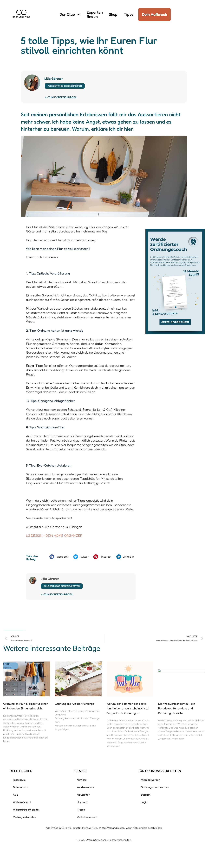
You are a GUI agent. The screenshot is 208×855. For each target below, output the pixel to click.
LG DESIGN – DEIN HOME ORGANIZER (54, 535)
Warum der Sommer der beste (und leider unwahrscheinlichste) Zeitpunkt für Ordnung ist (128, 708)
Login (144, 802)
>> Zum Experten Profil (61, 97)
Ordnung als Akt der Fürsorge (74, 703)
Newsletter (83, 794)
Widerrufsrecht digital (26, 809)
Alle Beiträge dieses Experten (65, 86)
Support (145, 794)
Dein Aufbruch (154, 14)
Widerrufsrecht (22, 802)
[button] (59, 556)
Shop (113, 14)
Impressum (19, 779)
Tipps (129, 14)
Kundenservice (85, 787)
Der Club (67, 14)
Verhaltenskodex (87, 817)
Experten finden (95, 14)
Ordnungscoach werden (155, 787)
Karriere (82, 779)
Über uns (82, 802)
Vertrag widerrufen (24, 817)
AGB (15, 794)
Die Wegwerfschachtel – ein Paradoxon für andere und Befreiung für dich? (176, 708)
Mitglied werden (150, 779)
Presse (81, 809)
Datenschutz (20, 787)
